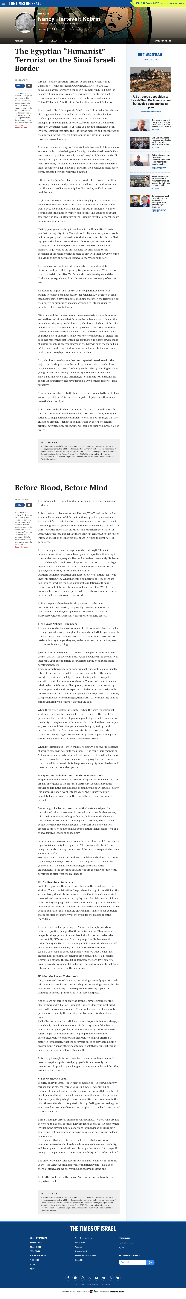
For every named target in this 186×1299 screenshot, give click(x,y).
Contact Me (69, 41)
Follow (42, 29)
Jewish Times (36, 1243)
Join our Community (147, 3)
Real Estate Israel (38, 1256)
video (32, 1269)
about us (78, 1247)
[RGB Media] (94, 1291)
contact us (79, 1260)
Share (21, 86)
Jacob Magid (146, 111)
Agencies (157, 111)
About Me (54, 41)
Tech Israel (35, 1251)
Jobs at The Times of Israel (85, 1256)
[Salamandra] (117, 1291)
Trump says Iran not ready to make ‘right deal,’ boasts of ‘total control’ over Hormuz (161, 123)
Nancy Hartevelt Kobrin (69, 19)
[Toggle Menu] (3, 3)
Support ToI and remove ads (172, 3)
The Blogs (43, 13)
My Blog (42, 41)
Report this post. (21, 128)
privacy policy (80, 1243)
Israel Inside (35, 1247)
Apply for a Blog (163, 41)
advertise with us (81, 1251)
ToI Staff (155, 130)
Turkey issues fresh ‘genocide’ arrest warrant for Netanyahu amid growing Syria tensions (160, 201)
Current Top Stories (151, 59)
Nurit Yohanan (157, 167)
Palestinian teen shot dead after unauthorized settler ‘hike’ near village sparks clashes (161, 159)
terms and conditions (83, 1238)
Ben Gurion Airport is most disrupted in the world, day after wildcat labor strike (161, 141)
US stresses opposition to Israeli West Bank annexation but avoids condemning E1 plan (151, 102)
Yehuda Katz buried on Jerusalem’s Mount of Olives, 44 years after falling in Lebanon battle (161, 180)
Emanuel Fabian (158, 169)
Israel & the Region (38, 1238)
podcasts (34, 1264)
